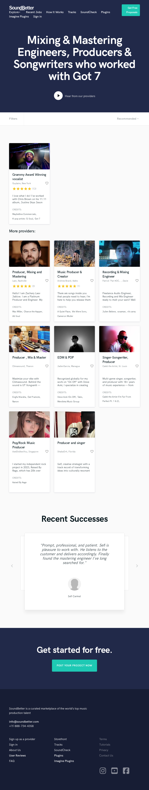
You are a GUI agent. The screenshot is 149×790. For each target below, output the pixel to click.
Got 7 (37, 218)
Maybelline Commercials (24, 214)
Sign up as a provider (22, 739)
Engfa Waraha (19, 397)
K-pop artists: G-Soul (22, 218)
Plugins (105, 12)
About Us (15, 750)
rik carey (131, 311)
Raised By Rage (19, 482)
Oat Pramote (34, 397)
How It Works (55, 12)
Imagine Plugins (19, 16)
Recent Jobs (34, 12)
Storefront (60, 739)
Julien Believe (109, 311)
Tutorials (104, 744)
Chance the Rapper (33, 311)
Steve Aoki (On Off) (66, 397)
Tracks (72, 12)
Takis (79, 397)
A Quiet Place (63, 311)
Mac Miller (17, 311)
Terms (103, 739)
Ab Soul (16, 316)
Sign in (37, 16)
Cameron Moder (65, 316)
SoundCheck (88, 12)
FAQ (12, 761)
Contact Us (106, 755)
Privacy (103, 750)
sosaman (121, 311)
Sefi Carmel (74, 596)
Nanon (15, 401)
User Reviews (17, 755)
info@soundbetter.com (24, 722)
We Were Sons (79, 311)
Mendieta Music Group (68, 401)
